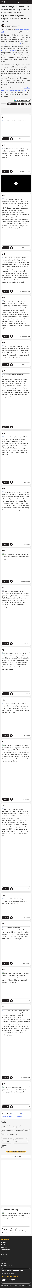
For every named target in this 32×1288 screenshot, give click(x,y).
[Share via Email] (29, 104)
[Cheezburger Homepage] (16, 1280)
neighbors (4, 1127)
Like (5, 1146)
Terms (16, 1285)
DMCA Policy (28, 1285)
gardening (12, 1127)
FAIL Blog (16, 2)
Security (23, 1285)
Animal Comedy (5, 1249)
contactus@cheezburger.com (10, 1276)
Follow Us (14, 1114)
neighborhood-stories (21, 1138)
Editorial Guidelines (6, 1265)
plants (18, 1127)
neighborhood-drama (7, 1138)
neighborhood (19, 1130)
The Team (4, 1260)
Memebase (4, 1247)
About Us (3, 1263)
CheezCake (4, 1254)
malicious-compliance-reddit (9, 1134)
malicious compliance (8, 1130)
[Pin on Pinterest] (11, 138)
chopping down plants (9, 50)
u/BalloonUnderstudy (25, 171)
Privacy (19, 1285)
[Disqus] (16, 1183)
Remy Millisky (8, 25)
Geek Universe (5, 1252)
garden (27, 1130)
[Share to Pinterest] (25, 104)
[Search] (4, 2)
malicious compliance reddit (21, 1142)
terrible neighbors (6, 1142)
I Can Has (3, 1242)
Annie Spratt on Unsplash (25, 138)
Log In (29, 2)
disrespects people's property (11, 44)
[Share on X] (22, 104)
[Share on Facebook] (19, 104)
